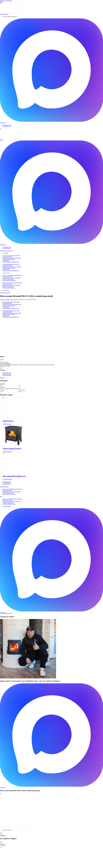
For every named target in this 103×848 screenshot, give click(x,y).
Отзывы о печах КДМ (8, 279)
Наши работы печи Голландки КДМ (11, 277)
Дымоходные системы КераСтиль (11, 261)
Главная (2, 299)
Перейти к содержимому (6, 0)
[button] (51, 496)
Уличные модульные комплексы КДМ (12, 258)
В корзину (9, 424)
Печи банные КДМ (7, 256)
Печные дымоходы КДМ (9, 259)
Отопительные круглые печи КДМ (11, 255)
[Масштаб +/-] (4, 846)
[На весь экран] (3, 846)
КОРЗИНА (7, 299)
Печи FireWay (6, 260)
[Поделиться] (2, 846)
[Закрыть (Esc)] (0, 846)
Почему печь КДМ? (7, 276)
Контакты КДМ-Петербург (9, 280)
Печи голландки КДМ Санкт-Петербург (12, 275)
